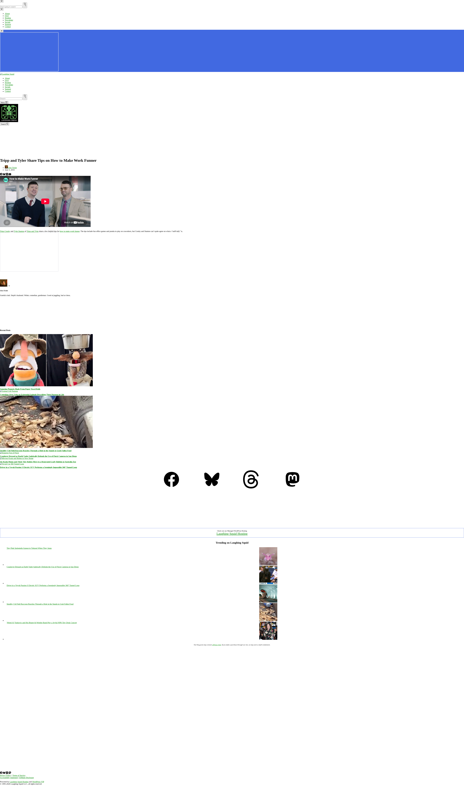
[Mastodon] (292, 488)
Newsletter (9, 85)
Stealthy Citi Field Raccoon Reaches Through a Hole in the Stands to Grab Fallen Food (35, 451)
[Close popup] (1, 31)
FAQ (7, 80)
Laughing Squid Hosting (232, 533)
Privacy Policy (5, 775)
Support (8, 89)
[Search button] (25, 97)
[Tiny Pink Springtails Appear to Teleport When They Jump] (268, 565)
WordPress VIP (38, 782)
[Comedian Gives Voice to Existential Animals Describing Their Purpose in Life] (9, 391)
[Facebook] (1, 175)
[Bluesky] (4, 175)
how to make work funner (70, 231)
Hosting (8, 83)
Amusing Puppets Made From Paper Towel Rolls (20, 389)
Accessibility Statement (9, 778)
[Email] (10, 175)
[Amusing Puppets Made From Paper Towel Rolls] (46, 386)
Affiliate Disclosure (26, 778)
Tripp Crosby (5, 231)
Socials (7, 87)
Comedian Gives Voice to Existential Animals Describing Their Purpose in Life (32, 395)
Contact (8, 91)
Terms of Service (18, 775)
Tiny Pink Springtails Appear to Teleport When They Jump (29, 548)
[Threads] (7, 175)
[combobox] (11, 98)
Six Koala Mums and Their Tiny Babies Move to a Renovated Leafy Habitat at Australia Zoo (38, 462)
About (7, 78)
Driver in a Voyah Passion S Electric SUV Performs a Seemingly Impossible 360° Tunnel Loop (38, 467)
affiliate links (216, 645)
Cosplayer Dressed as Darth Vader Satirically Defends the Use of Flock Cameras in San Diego (38, 456)
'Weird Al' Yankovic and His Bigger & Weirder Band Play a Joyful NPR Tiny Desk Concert (42, 623)
